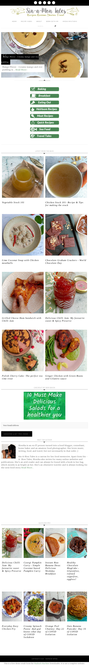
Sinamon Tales (44, 12)
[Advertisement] (20, 497)
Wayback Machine (41, 664)
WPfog (55, 658)
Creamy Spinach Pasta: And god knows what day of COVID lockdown (32, 631)
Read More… (27, 467)
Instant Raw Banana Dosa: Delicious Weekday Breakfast (53, 568)
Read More (21, 70)
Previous (4, 55)
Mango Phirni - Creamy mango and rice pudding (20, 59)
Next (84, 55)
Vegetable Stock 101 (13, 202)
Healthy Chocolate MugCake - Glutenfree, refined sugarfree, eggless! (73, 570)
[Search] (55, 26)
